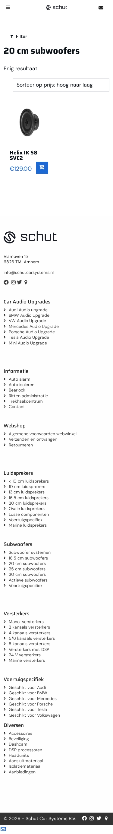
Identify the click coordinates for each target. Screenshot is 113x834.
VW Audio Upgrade (27, 320)
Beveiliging (19, 738)
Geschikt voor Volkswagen (34, 715)
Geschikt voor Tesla (28, 709)
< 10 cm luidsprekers (29, 481)
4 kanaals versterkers (29, 633)
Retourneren (21, 445)
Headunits (19, 755)
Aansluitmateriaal (26, 760)
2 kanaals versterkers (29, 627)
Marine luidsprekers (28, 525)
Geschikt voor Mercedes (33, 698)
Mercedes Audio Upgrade (34, 326)
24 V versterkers (25, 655)
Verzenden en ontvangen (33, 439)
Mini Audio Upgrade (28, 343)
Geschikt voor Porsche (31, 704)
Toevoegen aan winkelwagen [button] (42, 168)
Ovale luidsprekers (27, 508)
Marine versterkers (27, 660)
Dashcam (18, 744)
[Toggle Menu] (8, 7)
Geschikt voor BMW (28, 693)
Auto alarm (19, 379)
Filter (21, 36)
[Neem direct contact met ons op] (101, 7)
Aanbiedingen (22, 772)
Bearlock (17, 390)
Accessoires (20, 733)
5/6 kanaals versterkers (32, 638)
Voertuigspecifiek (25, 519)
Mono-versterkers (26, 621)
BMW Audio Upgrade (29, 315)
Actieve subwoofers (28, 580)
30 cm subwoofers (27, 574)
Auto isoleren (21, 384)
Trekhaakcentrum (26, 401)
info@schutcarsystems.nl (29, 272)
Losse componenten (29, 514)
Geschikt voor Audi (27, 687)
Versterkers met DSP (29, 649)
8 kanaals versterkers (29, 643)
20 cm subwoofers (27, 563)
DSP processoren (25, 750)
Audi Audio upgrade (28, 309)
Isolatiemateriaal (25, 766)
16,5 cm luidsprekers (29, 497)
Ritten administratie (28, 395)
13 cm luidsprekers (27, 492)
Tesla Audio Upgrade (29, 337)
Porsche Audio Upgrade (32, 332)
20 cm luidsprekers (27, 503)
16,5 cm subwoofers (28, 558)
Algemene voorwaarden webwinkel (43, 433)
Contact (17, 406)
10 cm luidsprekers (27, 486)
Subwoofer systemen (30, 552)
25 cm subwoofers (27, 569)
